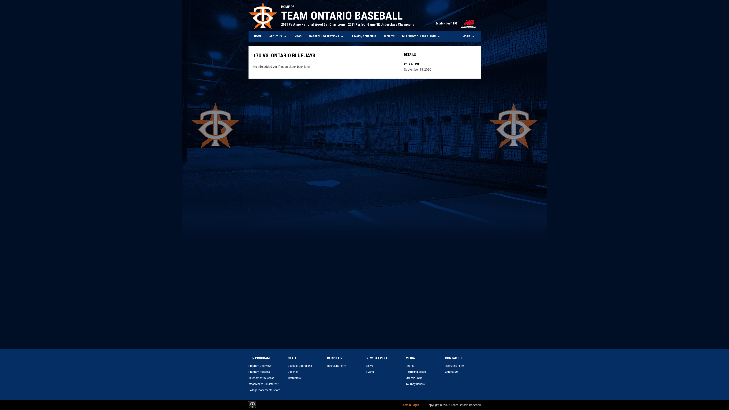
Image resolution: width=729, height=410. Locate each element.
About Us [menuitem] (278, 36)
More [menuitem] (468, 36)
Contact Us (451, 371)
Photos (410, 365)
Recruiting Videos (416, 371)
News (369, 365)
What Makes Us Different (264, 384)
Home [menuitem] (258, 36)
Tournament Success (261, 377)
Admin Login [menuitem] (410, 405)
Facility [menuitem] (388, 36)
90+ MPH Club (414, 377)
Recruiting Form (336, 365)
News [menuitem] (298, 36)
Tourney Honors (415, 384)
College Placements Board (264, 390)
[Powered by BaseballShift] (252, 404)
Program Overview (260, 365)
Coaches (293, 371)
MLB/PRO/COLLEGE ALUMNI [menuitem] (422, 36)
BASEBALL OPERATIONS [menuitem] (326, 36)
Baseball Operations (300, 365)
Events (370, 371)
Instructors (294, 377)
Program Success (259, 371)
